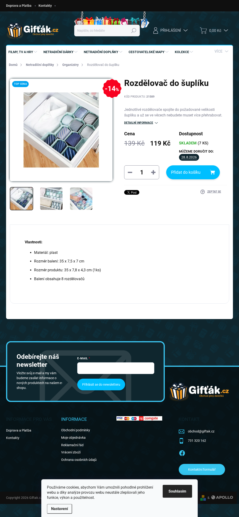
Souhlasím (177, 491)
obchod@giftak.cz (201, 431)
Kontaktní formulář (202, 469)
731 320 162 (197, 440)
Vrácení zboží (71, 452)
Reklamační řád (72, 445)
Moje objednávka (73, 437)
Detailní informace (138, 122)
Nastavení (59, 509)
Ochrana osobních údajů (79, 460)
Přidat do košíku (185, 172)
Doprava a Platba (19, 5)
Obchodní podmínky (75, 430)
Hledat (134, 30)
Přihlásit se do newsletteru (101, 384)
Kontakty (45, 5)
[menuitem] (23, 51)
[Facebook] (182, 452)
